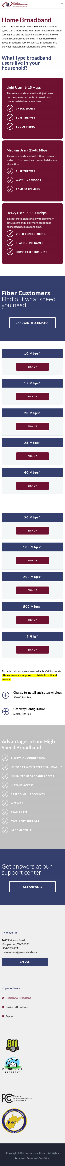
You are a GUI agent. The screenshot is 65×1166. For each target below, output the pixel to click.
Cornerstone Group (35, 1152)
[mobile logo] (15, 4)
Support (10, 1016)
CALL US (25, 961)
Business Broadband (17, 1007)
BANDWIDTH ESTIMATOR (33, 322)
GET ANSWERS (32, 886)
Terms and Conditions (39, 1158)
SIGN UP (32, 366)
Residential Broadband (18, 997)
